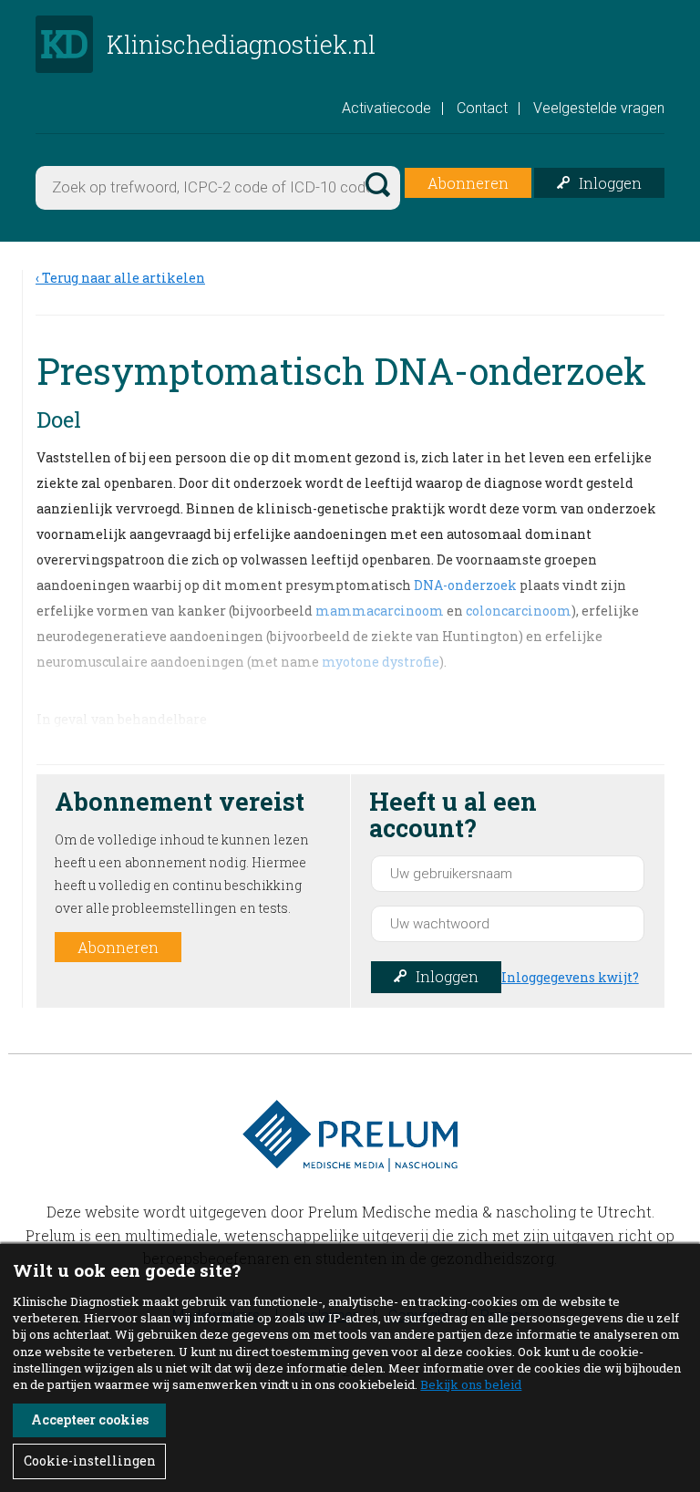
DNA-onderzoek (465, 585)
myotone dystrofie (380, 661)
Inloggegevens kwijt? (570, 977)
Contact (482, 108)
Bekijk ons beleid (470, 1384)
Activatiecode (386, 108)
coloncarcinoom (518, 610)
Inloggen (610, 182)
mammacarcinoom (379, 610)
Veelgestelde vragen (598, 108)
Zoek (376, 182)
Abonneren (468, 182)
